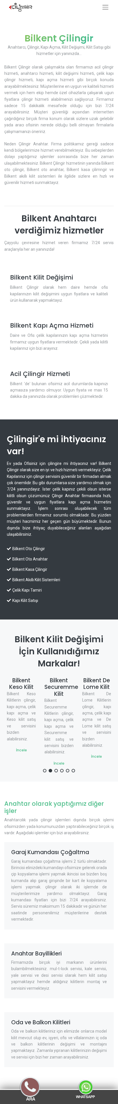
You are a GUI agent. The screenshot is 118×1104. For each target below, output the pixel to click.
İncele (37, 763)
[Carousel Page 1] (44, 770)
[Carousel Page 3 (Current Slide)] (56, 770)
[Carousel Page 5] (67, 770)
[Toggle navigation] (105, 7)
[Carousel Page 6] (73, 770)
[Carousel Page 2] (50, 770)
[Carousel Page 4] (62, 770)
